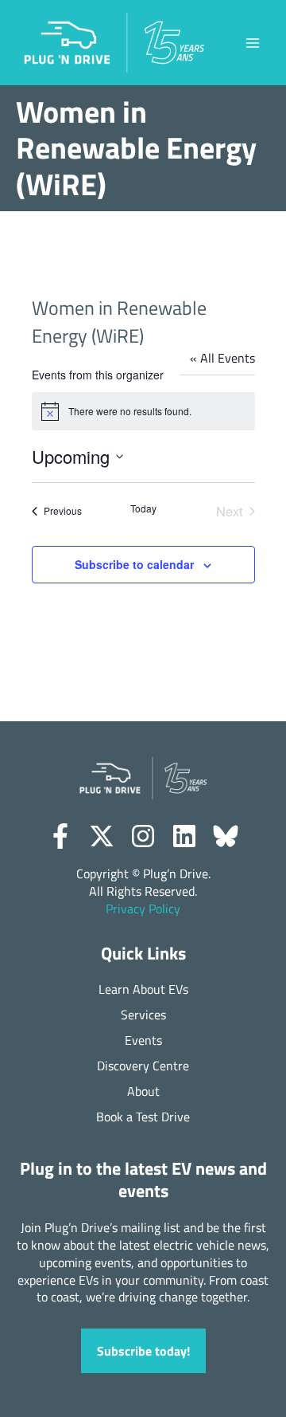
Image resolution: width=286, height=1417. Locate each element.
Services (143, 1015)
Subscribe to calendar (134, 564)
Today (143, 508)
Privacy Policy (143, 908)
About (143, 1091)
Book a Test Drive (143, 1117)
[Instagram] (143, 836)
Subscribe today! (143, 1350)
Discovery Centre (143, 1066)
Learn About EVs (143, 989)
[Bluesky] (225, 836)
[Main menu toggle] (252, 43)
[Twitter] (101, 836)
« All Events (222, 357)
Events (143, 1040)
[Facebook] (60, 836)
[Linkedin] (184, 836)
